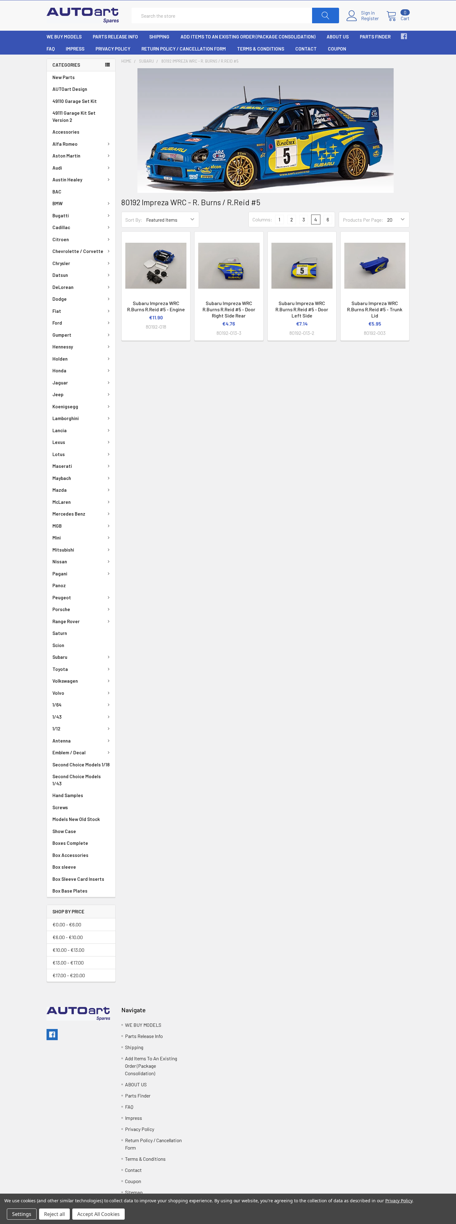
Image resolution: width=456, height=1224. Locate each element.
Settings (21, 1214)
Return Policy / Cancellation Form (183, 48)
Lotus (58, 454)
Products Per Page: (363, 220)
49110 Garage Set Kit (74, 101)
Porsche (61, 609)
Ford (57, 323)
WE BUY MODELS (64, 36)
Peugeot (61, 597)
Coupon (337, 48)
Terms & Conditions (260, 48)
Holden (60, 358)
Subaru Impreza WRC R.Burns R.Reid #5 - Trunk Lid (374, 309)
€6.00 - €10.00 (67, 937)
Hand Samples (67, 795)
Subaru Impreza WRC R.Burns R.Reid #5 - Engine (156, 306)
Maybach (61, 478)
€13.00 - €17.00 (68, 962)
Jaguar (60, 382)
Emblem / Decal (69, 752)
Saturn (59, 633)
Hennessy (62, 346)
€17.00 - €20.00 (68, 975)
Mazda (59, 490)
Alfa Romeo (65, 144)
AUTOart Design (69, 89)
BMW (57, 203)
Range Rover (66, 621)
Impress (75, 48)
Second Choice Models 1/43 (76, 780)
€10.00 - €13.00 (68, 950)
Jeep (58, 394)
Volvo (58, 693)
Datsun (60, 275)
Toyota (60, 669)
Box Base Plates (69, 891)
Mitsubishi (63, 549)
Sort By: (133, 220)
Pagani (59, 573)
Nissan (59, 561)
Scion (58, 645)
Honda (59, 370)
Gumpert (61, 335)
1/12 (56, 728)
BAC (56, 191)
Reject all (54, 1214)
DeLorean (63, 287)
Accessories (65, 132)
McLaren (61, 502)
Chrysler (61, 263)
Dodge (59, 299)
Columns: (262, 219)
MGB (57, 526)
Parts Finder (375, 36)
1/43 (57, 717)
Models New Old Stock (76, 819)
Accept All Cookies (98, 1214)
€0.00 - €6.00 (66, 924)
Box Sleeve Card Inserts (78, 879)
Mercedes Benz (68, 514)
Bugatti (60, 215)
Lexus (58, 442)
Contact (306, 48)
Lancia (59, 430)
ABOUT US (338, 36)
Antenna (61, 740)
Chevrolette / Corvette (77, 251)
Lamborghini (65, 418)
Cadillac (61, 227)
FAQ (51, 48)
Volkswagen (65, 681)
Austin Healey (67, 179)
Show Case (64, 831)
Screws (60, 807)
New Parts (63, 77)
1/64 (56, 704)
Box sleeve (64, 867)
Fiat (56, 311)
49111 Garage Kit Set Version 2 (74, 116)
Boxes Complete (70, 843)
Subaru (59, 657)
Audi (57, 168)
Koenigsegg (65, 406)
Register (370, 18)
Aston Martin (66, 155)
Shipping (159, 36)
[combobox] (235, 15)
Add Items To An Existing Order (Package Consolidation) (248, 36)
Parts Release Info (115, 36)
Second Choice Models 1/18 (81, 764)
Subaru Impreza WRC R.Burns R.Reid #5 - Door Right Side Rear (229, 309)
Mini (56, 537)
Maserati (62, 466)
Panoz (59, 585)
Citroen (60, 239)
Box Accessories (70, 855)
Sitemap (134, 1192)
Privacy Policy (113, 48)
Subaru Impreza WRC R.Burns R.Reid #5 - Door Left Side (301, 309)
